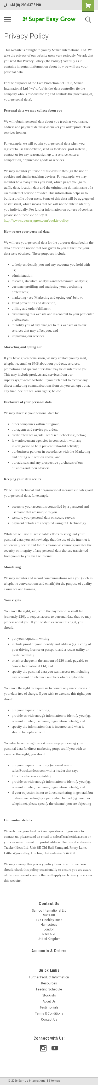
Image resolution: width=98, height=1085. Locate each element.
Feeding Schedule (49, 989)
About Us (49, 1001)
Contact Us (49, 1019)
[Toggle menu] (7, 19)
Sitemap (54, 1080)
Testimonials (49, 1007)
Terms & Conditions (49, 1013)
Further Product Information (49, 977)
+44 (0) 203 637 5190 (25, 5)
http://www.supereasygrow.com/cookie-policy (36, 220)
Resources (49, 983)
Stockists (49, 995)
